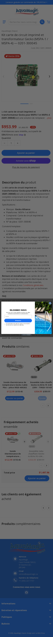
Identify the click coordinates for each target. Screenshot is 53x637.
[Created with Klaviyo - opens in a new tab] (26, 334)
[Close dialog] (50, 303)
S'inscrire (18, 320)
